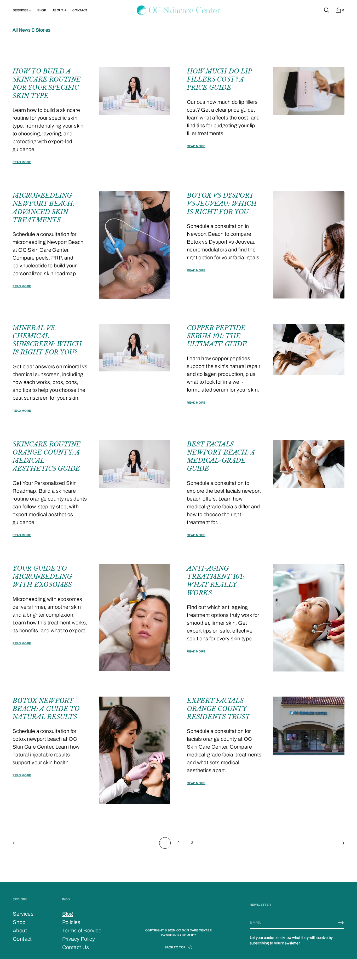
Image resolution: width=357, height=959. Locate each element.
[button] (326, 10)
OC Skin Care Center (194, 930)
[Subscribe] (341, 923)
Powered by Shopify (178, 934)
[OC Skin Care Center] (179, 10)
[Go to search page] (326, 10)
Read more (22, 162)
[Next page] (338, 843)
